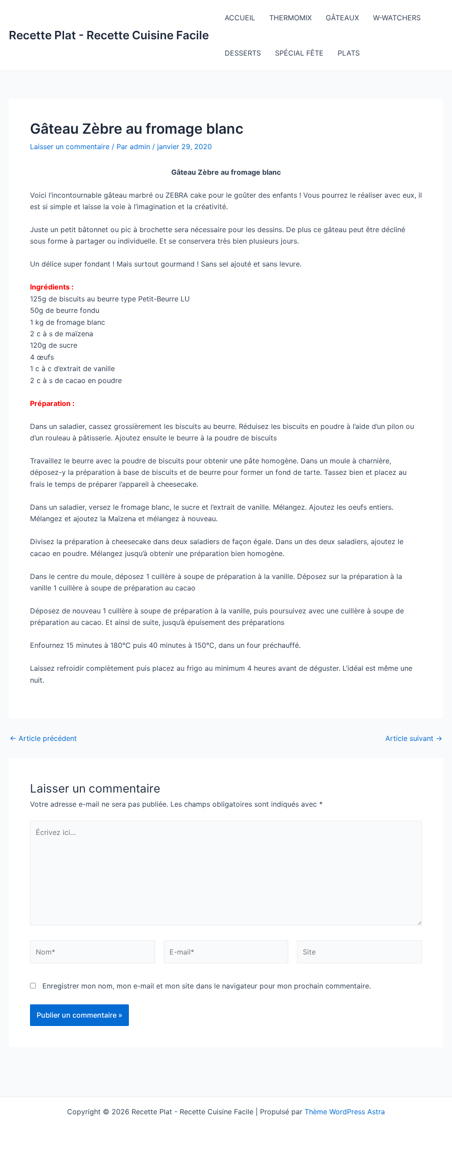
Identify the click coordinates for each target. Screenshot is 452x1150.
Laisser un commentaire (69, 146)
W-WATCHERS (397, 17)
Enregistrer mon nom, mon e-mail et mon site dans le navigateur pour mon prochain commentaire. (206, 985)
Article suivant (413, 738)
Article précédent (43, 738)
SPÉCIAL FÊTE (299, 53)
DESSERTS (243, 53)
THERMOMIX (290, 17)
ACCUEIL (240, 17)
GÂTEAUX (342, 17)
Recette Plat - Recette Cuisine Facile (109, 35)
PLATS (349, 53)
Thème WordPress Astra (345, 1111)
